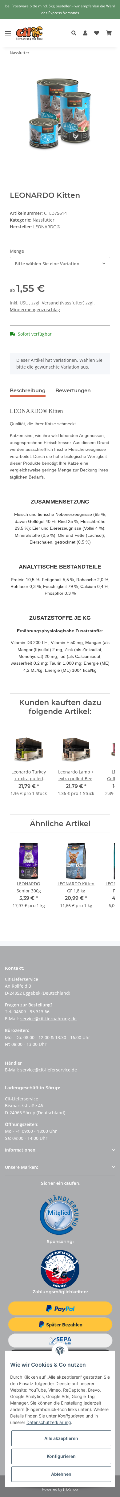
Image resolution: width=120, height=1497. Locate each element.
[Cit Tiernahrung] (29, 33)
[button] (75, 33)
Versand (51, 303)
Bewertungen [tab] (73, 391)
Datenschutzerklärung (48, 1422)
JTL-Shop (70, 1489)
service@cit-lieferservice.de (48, 1070)
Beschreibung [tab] (28, 391)
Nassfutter (43, 220)
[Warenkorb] (109, 33)
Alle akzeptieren (61, 1438)
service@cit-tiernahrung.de (48, 1019)
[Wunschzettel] (96, 33)
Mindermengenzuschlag (35, 309)
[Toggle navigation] (8, 28)
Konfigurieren (61, 1456)
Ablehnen (61, 1474)
